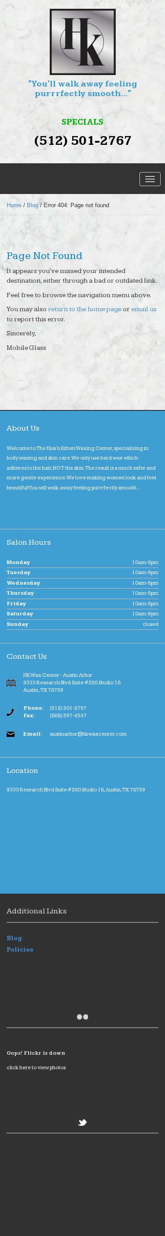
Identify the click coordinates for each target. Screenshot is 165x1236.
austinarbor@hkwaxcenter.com (88, 734)
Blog (32, 205)
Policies (20, 949)
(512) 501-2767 (83, 141)
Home (14, 205)
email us (144, 309)
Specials (82, 122)
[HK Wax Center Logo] (82, 42)
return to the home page (84, 309)
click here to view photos (36, 1067)
